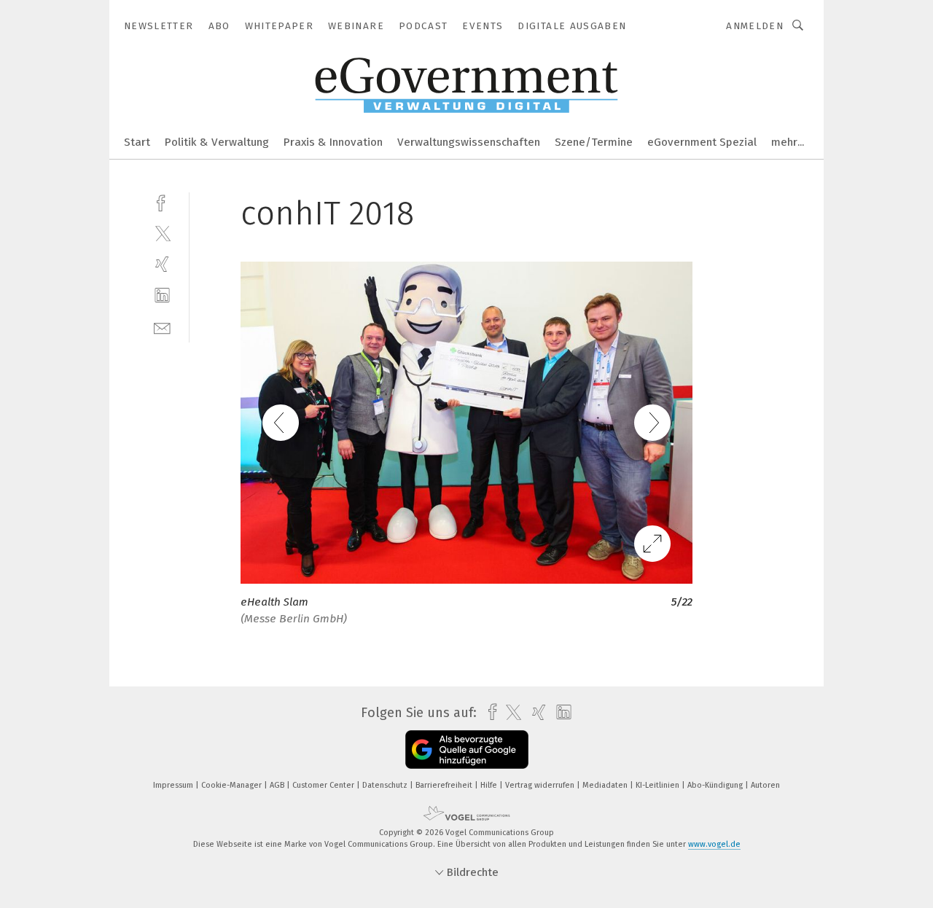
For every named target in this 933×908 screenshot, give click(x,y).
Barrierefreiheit (445, 785)
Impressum (174, 785)
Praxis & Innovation (333, 142)
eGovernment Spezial (702, 142)
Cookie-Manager (232, 785)
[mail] (162, 327)
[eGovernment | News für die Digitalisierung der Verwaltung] (137, 141)
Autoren (765, 785)
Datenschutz (386, 785)
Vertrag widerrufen (541, 785)
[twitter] (162, 233)
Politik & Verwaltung (217, 142)
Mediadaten (606, 785)
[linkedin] (162, 295)
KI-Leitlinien (659, 785)
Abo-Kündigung (716, 785)
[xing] (162, 264)
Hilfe (489, 785)
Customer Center (324, 785)
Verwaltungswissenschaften (468, 142)
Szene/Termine (594, 142)
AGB (278, 785)
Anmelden (755, 26)
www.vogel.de (714, 844)
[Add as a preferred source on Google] (466, 749)
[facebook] (162, 201)
